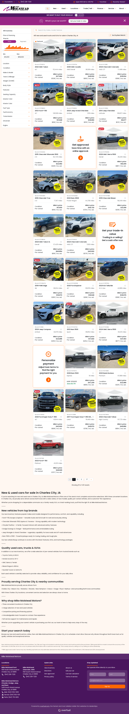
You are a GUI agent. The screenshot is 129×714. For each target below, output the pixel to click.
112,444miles (57, 69)
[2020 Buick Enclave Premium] (112, 356)
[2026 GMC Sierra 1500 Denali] (112, 138)
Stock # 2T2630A (40, 152)
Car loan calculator (72, 674)
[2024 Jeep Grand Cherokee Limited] (80, 94)
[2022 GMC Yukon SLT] (48, 50)
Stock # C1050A (39, 414)
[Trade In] (64, 15)
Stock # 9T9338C (40, 196)
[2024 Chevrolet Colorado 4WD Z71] (112, 50)
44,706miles (89, 201)
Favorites (103, 2)
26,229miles (122, 157)
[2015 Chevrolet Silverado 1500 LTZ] (48, 138)
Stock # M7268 (39, 458)
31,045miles (122, 332)
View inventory (49, 668)
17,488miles (122, 69)
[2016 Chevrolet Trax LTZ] (48, 181)
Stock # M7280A (104, 414)
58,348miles (121, 201)
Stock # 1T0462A (72, 239)
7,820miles (90, 244)
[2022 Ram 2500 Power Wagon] (80, 181)
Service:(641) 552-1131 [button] (12, 695)
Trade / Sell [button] (87, 8)
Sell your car (70, 671)
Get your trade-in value (78, 21)
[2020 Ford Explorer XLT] (80, 269)
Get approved (49, 674)
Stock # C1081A (103, 108)
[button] (9, 2)
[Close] (124, 20)
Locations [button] (74, 8)
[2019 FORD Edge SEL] (48, 269)
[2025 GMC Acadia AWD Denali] (80, 50)
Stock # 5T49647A (40, 283)
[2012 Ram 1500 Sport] (80, 313)
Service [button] (111, 8)
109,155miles (89, 288)
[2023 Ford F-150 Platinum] (48, 444)
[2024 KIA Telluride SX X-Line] (112, 269)
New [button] (54, 8)
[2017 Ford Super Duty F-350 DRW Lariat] (80, 400)
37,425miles (57, 244)
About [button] (121, 8)
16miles (91, 376)
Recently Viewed (119, 2)
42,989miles (121, 288)
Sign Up (107, 686)
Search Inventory (47, 8)
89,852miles (90, 332)
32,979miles (58, 332)
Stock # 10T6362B (72, 196)
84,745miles (57, 157)
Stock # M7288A (104, 371)
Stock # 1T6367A (40, 64)
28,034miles (57, 288)
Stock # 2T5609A (104, 152)
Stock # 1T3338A (104, 327)
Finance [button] (100, 8)
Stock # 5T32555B (72, 283)
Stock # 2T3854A (40, 239)
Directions (47, 671)
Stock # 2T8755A (104, 283)
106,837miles (121, 113)
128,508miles (57, 113)
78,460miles (89, 419)
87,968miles (122, 376)
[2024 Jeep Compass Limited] (48, 313)
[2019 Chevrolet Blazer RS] (112, 181)
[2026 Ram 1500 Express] (80, 356)
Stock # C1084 (39, 327)
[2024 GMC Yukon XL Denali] (48, 225)
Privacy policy (49, 677)
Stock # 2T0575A (72, 64)
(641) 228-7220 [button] (26, 2)
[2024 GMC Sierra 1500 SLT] (112, 313)
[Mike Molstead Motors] (16, 8)
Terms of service (71, 677)
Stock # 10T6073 (72, 371)
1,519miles (90, 113)
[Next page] (91, 479)
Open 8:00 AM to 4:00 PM (84, 2)
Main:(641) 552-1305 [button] (11, 692)
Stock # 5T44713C (72, 327)
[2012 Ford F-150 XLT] (48, 94)
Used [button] (63, 8)
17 (87, 479)
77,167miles (58, 201)
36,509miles (90, 69)
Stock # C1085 (103, 64)
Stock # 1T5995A (72, 108)
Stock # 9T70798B (104, 196)
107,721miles (122, 419)
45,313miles (58, 463)
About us (69, 668)
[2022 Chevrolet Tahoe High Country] (112, 400)
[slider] (3, 50)
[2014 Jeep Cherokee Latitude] (112, 94)
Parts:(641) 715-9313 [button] (11, 697)
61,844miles (58, 419)
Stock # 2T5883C (40, 108)
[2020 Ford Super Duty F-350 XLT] (48, 400)
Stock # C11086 (71, 414)
